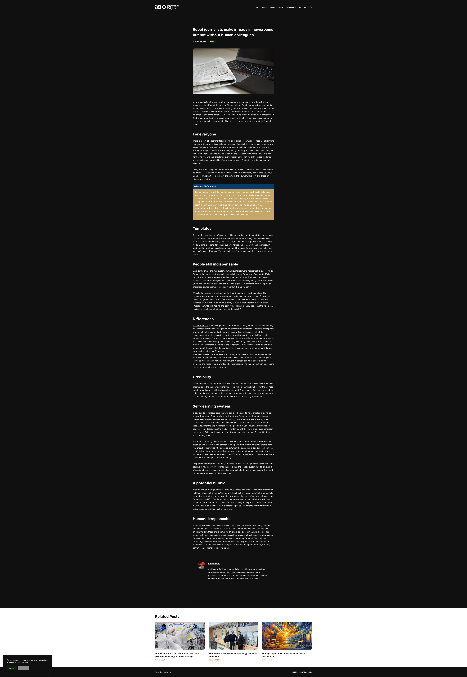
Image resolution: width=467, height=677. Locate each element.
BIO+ (257, 7)
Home (294, 672)
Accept (11, 668)
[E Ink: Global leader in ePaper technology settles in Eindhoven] (233, 636)
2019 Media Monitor (248, 108)
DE (300, 7)
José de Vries (234, 160)
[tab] (233, 186)
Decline (23, 668)
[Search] (311, 7)
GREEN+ (281, 7)
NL (305, 7)
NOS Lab (197, 163)
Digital (213, 42)
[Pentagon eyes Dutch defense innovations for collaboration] (287, 636)
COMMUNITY (291, 7)
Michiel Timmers (200, 325)
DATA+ (272, 7)
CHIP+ (264, 7)
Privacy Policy (306, 672)
